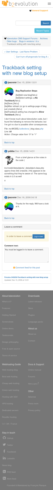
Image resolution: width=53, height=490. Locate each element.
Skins (30, 308)
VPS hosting (7, 403)
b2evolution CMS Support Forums (22, 38)
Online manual (34, 370)
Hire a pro (33, 383)
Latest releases (35, 301)
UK (7, 424)
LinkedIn (11, 458)
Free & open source (11, 349)
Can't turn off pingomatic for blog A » (32, 56)
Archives (44, 38)
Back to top (9, 142)
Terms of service (9, 355)
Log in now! (38, 236)
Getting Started (9, 315)
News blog (6, 465)
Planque (42, 485)
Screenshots (7, 322)
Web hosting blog (10, 370)
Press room (33, 403)
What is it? (6, 301)
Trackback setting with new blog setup (24, 70)
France (14, 424)
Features (6, 308)
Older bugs (12, 41)
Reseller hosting (9, 417)
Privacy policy (34, 410)
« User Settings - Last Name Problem (21, 51)
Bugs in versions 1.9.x (29, 41)
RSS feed (11, 472)
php (41, 128)
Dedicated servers (10, 410)
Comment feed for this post (27, 267)
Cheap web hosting (10, 383)
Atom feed (11, 479)
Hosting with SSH (10, 397)
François (34, 485)
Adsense (32, 397)
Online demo (8, 328)
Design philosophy (10, 342)
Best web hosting (9, 376)
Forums (31, 376)
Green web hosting (10, 390)
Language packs (35, 322)
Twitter (10, 445)
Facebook (11, 452)
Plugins (31, 315)
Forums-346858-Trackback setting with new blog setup (26, 277)
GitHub (10, 438)
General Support (40, 10)
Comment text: (11, 245)
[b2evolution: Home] (20, 3)
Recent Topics (42, 30)
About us (32, 334)
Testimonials (7, 335)
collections (24, 128)
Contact (31, 341)
